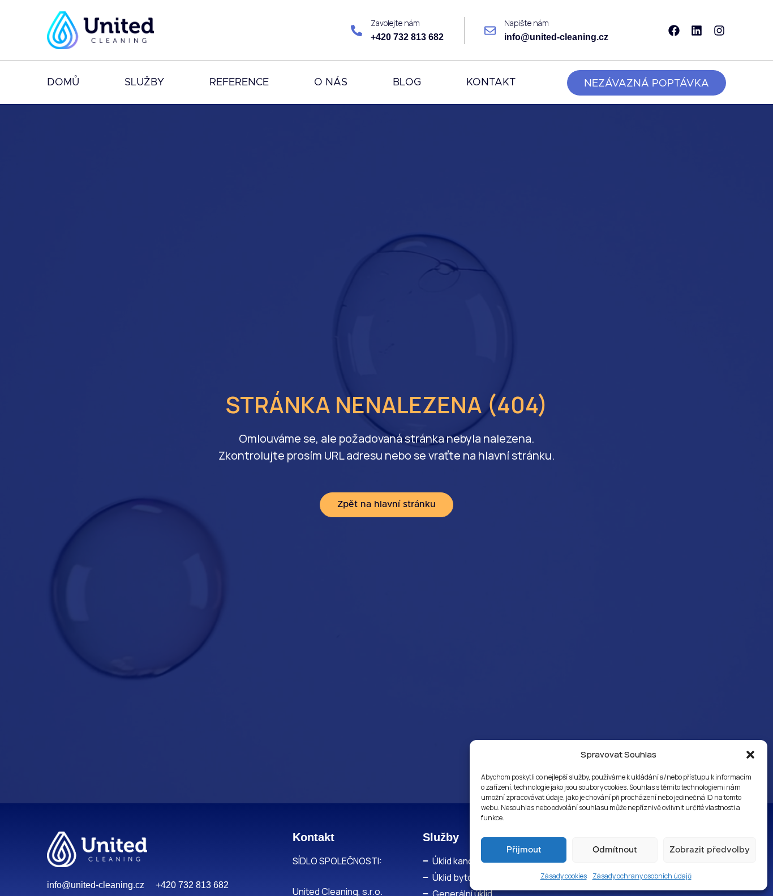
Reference (239, 82)
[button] (750, 754)
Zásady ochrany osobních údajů (642, 876)
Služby (144, 82)
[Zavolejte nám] (356, 30)
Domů (63, 82)
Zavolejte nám (395, 23)
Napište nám (526, 23)
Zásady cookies (563, 876)
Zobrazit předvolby (709, 850)
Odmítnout (614, 850)
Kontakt (491, 82)
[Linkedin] (696, 30)
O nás (330, 82)
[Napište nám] (490, 30)
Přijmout (524, 850)
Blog (407, 82)
